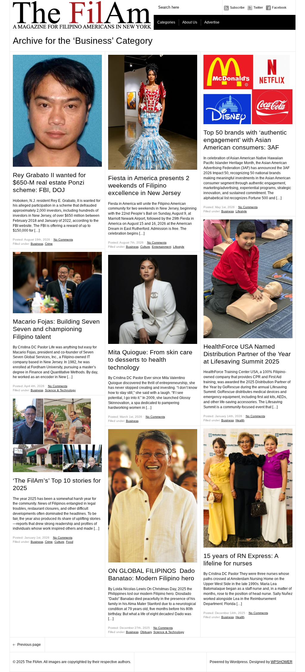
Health (240, 420)
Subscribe (237, 7)
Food (69, 541)
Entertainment (161, 246)
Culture (59, 541)
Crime (49, 243)
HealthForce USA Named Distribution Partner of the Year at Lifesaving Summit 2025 (247, 354)
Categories (166, 22)
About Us (189, 22)
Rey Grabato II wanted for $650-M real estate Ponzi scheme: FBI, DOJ (49, 182)
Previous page (29, 645)
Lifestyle (178, 246)
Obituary (146, 632)
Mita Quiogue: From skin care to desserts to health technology (150, 359)
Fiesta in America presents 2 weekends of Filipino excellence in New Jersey (148, 185)
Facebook (279, 7)
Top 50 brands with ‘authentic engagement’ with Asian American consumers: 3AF (245, 140)
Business (37, 243)
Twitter (258, 7)
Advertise (212, 22)
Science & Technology (60, 390)
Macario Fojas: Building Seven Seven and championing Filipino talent (56, 329)
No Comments (63, 239)
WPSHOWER (281, 662)
